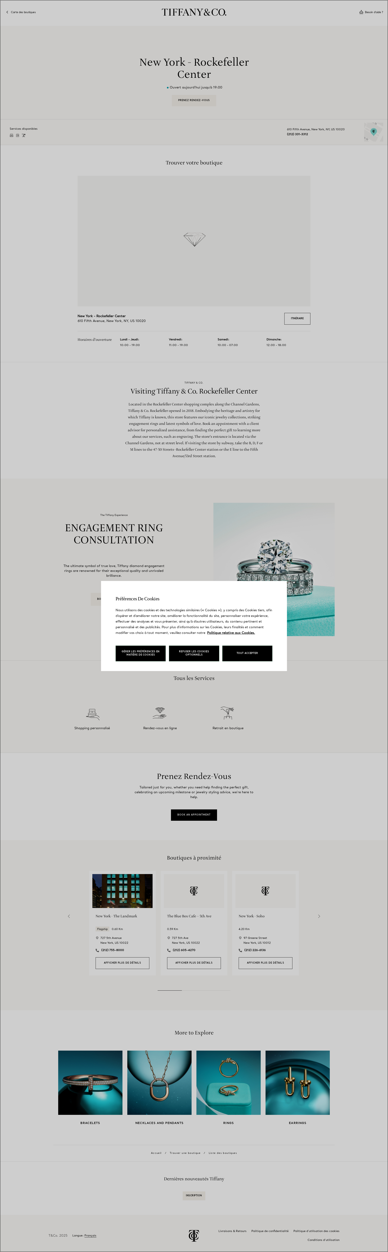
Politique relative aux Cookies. (231, 633)
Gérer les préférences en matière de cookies (141, 653)
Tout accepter (247, 653)
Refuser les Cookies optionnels (194, 653)
